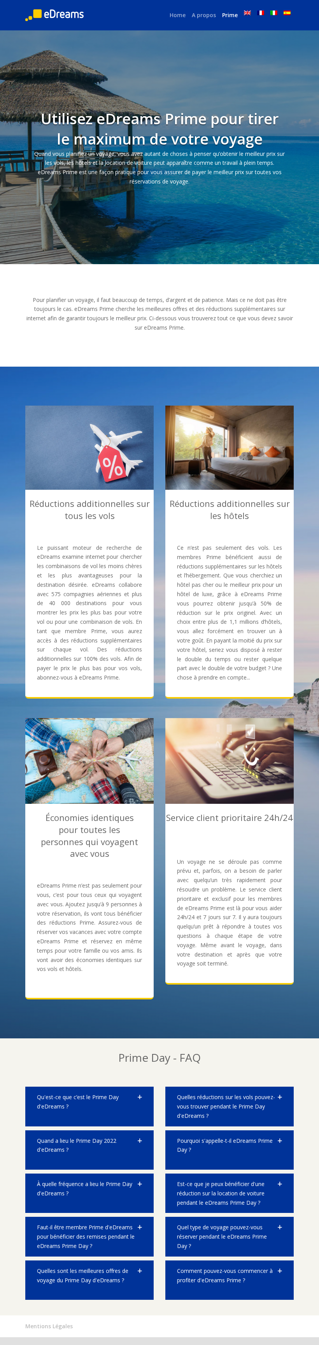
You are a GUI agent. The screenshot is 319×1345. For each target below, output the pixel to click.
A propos (204, 15)
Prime (230, 15)
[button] (89, 1106)
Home (178, 15)
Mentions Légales (49, 1326)
